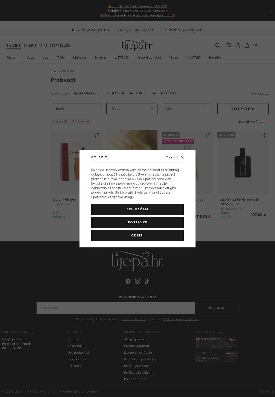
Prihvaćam (137, 209)
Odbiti (137, 235)
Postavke (137, 222)
